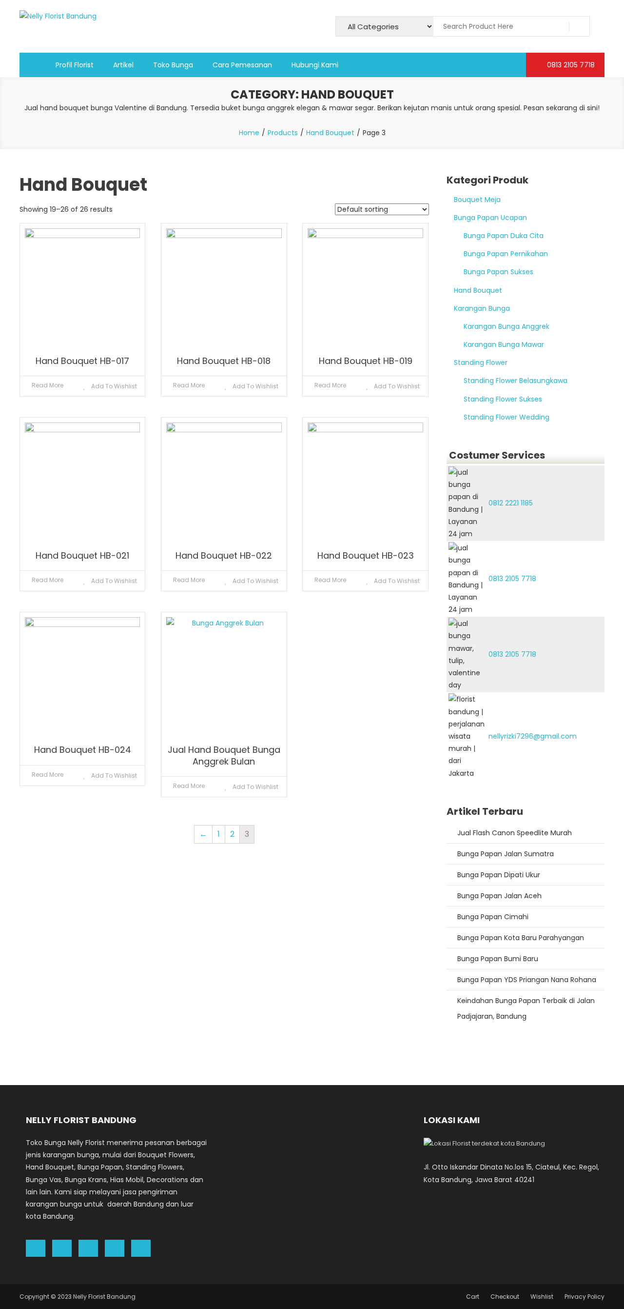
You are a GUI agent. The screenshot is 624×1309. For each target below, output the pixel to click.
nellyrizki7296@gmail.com (532, 736)
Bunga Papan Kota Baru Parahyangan (520, 938)
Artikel (123, 65)
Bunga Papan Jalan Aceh (499, 896)
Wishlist (541, 1296)
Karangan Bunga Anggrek (506, 326)
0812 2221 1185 (510, 503)
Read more (47, 385)
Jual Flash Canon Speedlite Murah (514, 833)
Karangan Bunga (482, 308)
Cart (472, 1296)
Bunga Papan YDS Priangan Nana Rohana (526, 980)
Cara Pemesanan (242, 65)
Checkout (504, 1296)
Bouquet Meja (477, 199)
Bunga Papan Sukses (498, 272)
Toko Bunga (173, 65)
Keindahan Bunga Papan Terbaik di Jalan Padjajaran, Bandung (526, 1008)
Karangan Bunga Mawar (504, 344)
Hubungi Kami (315, 65)
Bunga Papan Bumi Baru (497, 959)
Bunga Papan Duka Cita (504, 236)
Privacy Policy (584, 1296)
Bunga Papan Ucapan (490, 217)
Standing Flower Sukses (503, 399)
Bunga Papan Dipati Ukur (498, 875)
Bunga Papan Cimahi (492, 917)
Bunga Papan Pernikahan (506, 254)
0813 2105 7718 (570, 65)
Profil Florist (75, 65)
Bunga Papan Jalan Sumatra (505, 854)
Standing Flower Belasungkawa (515, 380)
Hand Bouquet (478, 290)
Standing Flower (480, 362)
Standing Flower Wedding (506, 417)
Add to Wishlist (113, 386)
